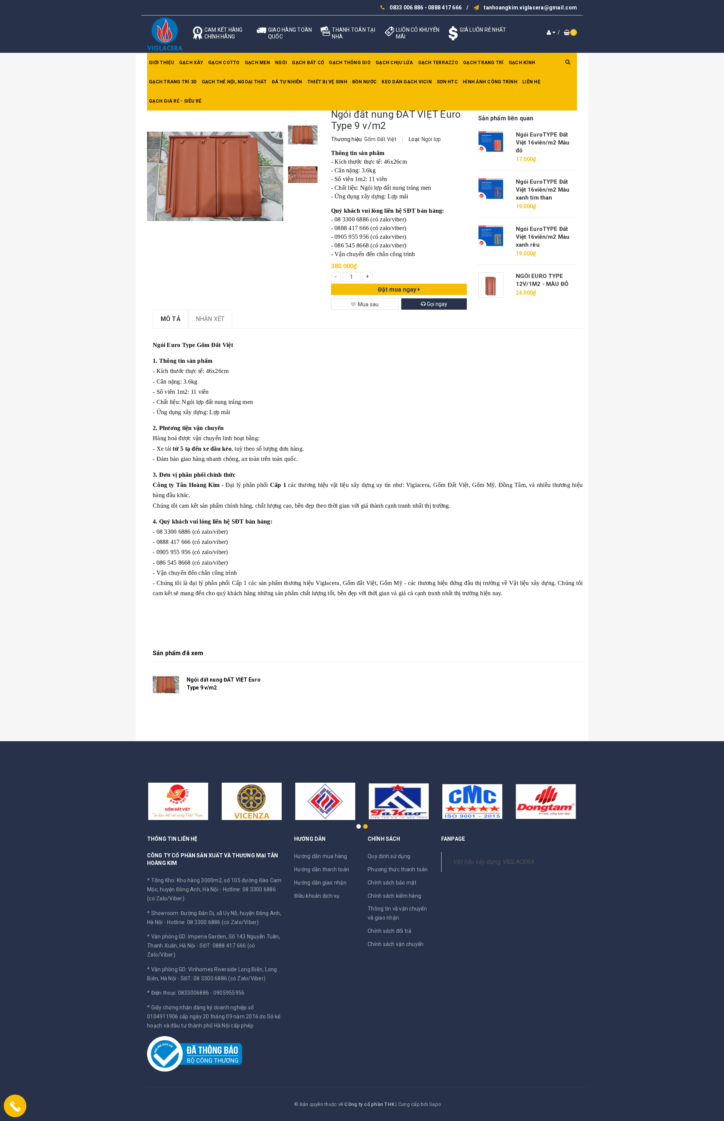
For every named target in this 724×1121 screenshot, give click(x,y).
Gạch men (257, 62)
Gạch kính (522, 62)
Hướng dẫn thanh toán (321, 869)
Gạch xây (191, 62)
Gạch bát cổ (308, 62)
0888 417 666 (445, 8)
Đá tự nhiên (287, 81)
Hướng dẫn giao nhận (320, 883)
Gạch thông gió (350, 62)
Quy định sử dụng (389, 856)
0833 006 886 (406, 8)
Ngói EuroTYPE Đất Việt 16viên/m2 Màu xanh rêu (543, 237)
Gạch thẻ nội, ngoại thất (234, 81)
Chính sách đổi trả (390, 931)
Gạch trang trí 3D (172, 81)
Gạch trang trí (483, 62)
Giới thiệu (161, 62)
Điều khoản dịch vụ (317, 896)
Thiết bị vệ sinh (327, 81)
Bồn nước (364, 81)
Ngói (281, 62)
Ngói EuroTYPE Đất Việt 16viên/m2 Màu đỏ (543, 142)
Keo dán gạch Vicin (407, 81)
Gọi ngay (436, 304)
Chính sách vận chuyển (395, 944)
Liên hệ (531, 81)
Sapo (435, 1104)
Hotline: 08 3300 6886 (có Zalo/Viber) (213, 922)
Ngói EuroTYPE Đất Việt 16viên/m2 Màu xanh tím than (543, 189)
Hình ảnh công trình (490, 81)
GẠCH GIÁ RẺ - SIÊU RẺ (175, 101)
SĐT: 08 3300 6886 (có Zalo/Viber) (223, 978)
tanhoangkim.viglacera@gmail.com (530, 8)
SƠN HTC (447, 81)
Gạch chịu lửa (394, 62)
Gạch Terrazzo (438, 62)
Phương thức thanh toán (398, 869)
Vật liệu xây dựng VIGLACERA (493, 861)
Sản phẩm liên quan (506, 118)
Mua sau (368, 304)
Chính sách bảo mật (392, 883)
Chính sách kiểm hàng (394, 896)
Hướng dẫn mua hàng (320, 856)
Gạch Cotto (224, 62)
